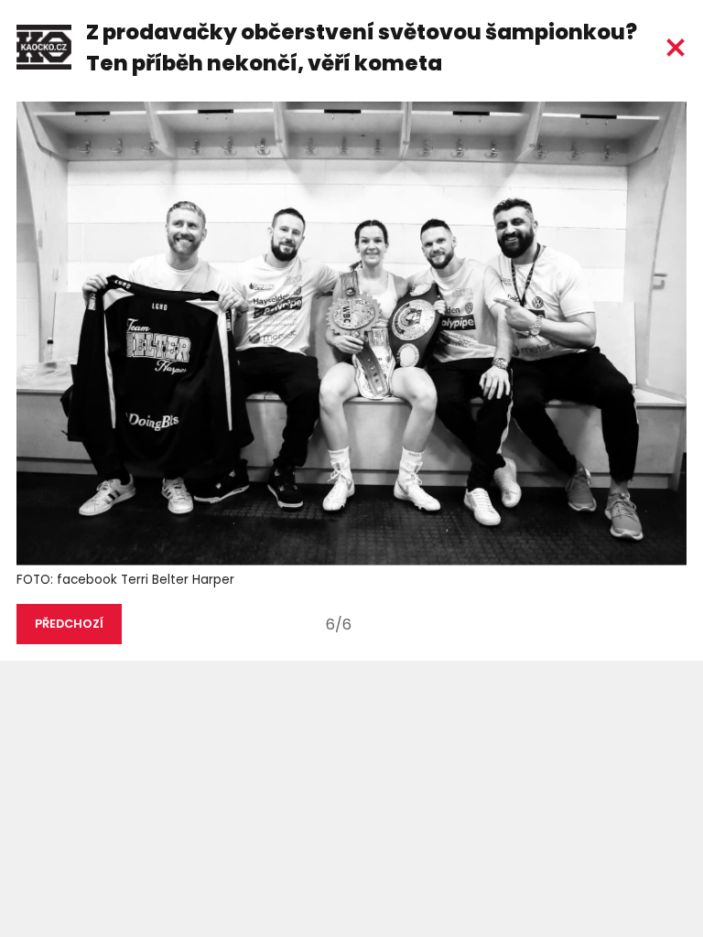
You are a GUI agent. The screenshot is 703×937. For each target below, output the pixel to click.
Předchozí (69, 623)
